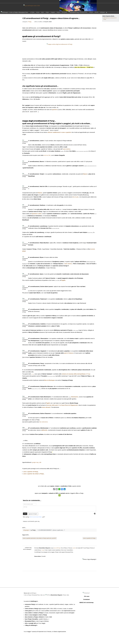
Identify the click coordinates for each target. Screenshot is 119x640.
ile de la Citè (47, 155)
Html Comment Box (35, 517)
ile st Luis (75, 197)
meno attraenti (46, 407)
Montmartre (74, 396)
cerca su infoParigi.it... (95, 14)
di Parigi (76, 374)
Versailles (35, 619)
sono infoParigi (57, 547)
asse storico (66, 149)
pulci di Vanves (68, 353)
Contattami (86, 599)
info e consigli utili (30, 623)
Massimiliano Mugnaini (56, 595)
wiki (40, 462)
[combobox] (96, 18)
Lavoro (74, 547)
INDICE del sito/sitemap (86, 602)
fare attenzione (43, 422)
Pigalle (63, 280)
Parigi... (30, 21)
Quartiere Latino (37, 213)
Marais (85, 174)
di (62, 405)
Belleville (44, 430)
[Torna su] (117, 638)
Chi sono (86, 596)
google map (35, 462)
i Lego (42, 550)
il (31, 625)
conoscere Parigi (30, 604)
